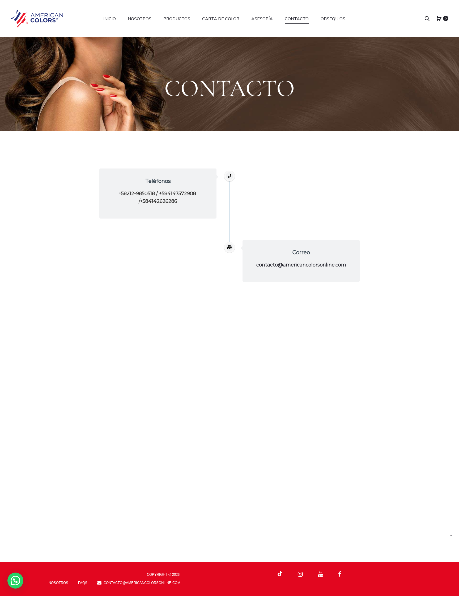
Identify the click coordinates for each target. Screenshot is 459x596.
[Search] (427, 18)
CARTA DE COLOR (220, 18)
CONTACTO (297, 18)
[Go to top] (451, 537)
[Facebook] (340, 574)
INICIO (109, 18)
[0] (439, 18)
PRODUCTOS (176, 18)
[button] (15, 581)
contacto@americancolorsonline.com (301, 265)
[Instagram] (300, 574)
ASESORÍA (262, 18)
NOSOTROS (139, 18)
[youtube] (320, 574)
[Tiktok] (280, 574)
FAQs (82, 583)
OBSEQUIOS (333, 18)
